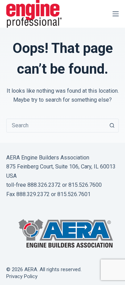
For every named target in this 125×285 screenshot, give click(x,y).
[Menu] (115, 14)
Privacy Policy (22, 276)
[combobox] (56, 125)
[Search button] (111, 125)
